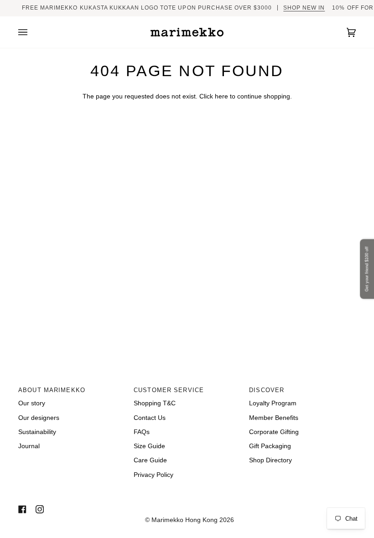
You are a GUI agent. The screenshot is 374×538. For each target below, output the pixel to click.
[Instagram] (40, 509)
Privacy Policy (153, 474)
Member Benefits (273, 417)
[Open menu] (32, 32)
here (221, 96)
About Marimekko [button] (51, 390)
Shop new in (304, 7)
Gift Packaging (270, 446)
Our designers (38, 417)
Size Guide (149, 446)
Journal (29, 446)
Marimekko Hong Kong (184, 520)
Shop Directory (270, 460)
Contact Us (150, 417)
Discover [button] (266, 390)
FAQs (142, 432)
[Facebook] (22, 509)
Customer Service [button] (169, 390)
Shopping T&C (155, 403)
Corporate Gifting (274, 432)
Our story (31, 403)
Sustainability (37, 432)
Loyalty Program (272, 403)
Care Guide (150, 460)
